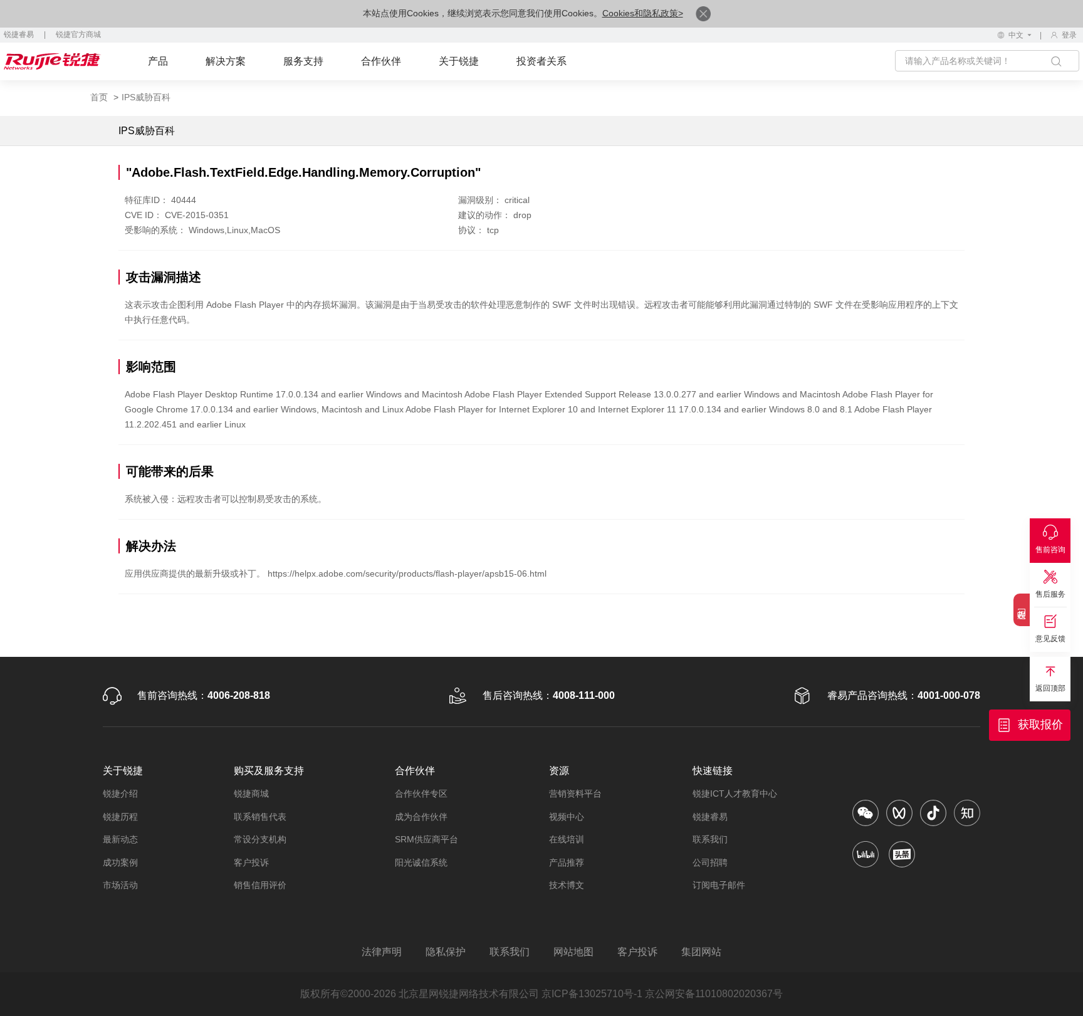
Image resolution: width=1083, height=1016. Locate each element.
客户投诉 (251, 862)
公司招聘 (710, 862)
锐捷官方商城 (78, 34)
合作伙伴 (381, 61)
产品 (158, 61)
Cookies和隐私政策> (642, 13)
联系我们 (710, 839)
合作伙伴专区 (421, 793)
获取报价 (1040, 724)
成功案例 (120, 862)
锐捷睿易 (19, 34)
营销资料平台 (575, 793)
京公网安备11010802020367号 (714, 993)
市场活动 (120, 885)
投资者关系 (541, 61)
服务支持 (303, 61)
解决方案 (226, 61)
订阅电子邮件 (719, 885)
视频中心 (566, 817)
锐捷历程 (120, 817)
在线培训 (566, 839)
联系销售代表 (260, 817)
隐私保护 (446, 951)
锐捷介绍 (120, 793)
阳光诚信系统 (421, 862)
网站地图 (573, 951)
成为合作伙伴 (421, 817)
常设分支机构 (260, 839)
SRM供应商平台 (426, 839)
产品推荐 (566, 862)
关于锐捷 (459, 61)
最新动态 (120, 839)
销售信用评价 (260, 885)
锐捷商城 (251, 793)
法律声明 (382, 951)
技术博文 (566, 885)
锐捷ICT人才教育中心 (735, 793)
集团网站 (701, 951)
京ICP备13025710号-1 (592, 993)
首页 (99, 97)
